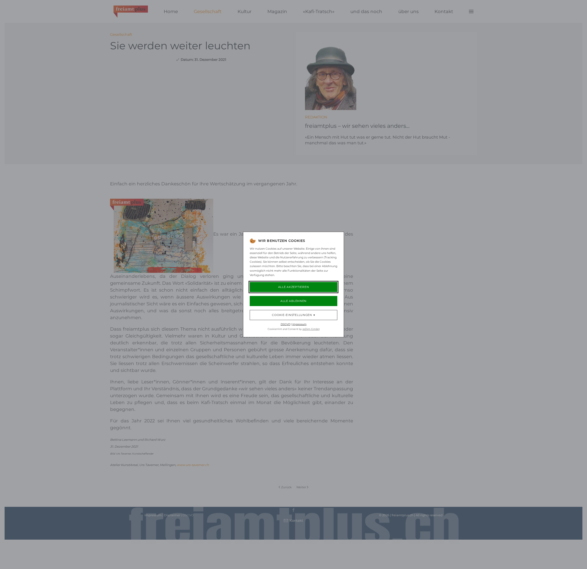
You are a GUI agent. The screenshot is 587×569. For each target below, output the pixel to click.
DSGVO (285, 324)
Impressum (299, 324)
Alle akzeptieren (293, 287)
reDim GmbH (311, 329)
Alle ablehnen (293, 301)
